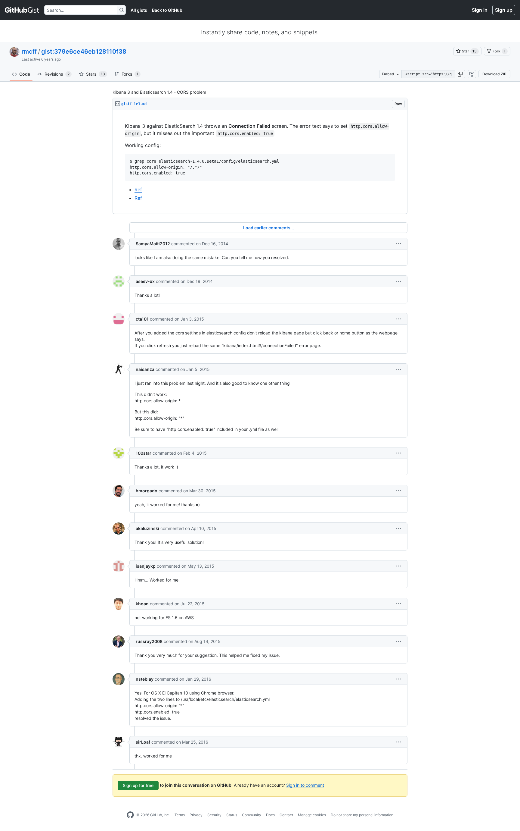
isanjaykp (146, 566)
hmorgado (146, 490)
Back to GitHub (167, 10)
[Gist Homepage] (22, 10)
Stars (95, 74)
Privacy (196, 815)
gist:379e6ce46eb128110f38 (83, 51)
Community (251, 815)
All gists (139, 10)
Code (24, 74)
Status (231, 815)
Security (214, 815)
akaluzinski (147, 528)
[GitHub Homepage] (130, 815)
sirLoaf (143, 742)
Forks (130, 74)
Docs (270, 815)
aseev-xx (145, 281)
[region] (260, 162)
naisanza (145, 369)
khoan (142, 603)
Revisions (57, 74)
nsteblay (144, 679)
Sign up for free (138, 785)
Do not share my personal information (362, 815)
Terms (180, 815)
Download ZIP (494, 74)
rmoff (29, 51)
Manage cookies (312, 815)
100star (143, 453)
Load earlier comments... (268, 227)
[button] (460, 74)
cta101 (142, 318)
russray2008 (149, 641)
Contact (286, 815)
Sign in (480, 10)
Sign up (503, 10)
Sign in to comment (305, 785)
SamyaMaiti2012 (153, 243)
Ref (138, 190)
